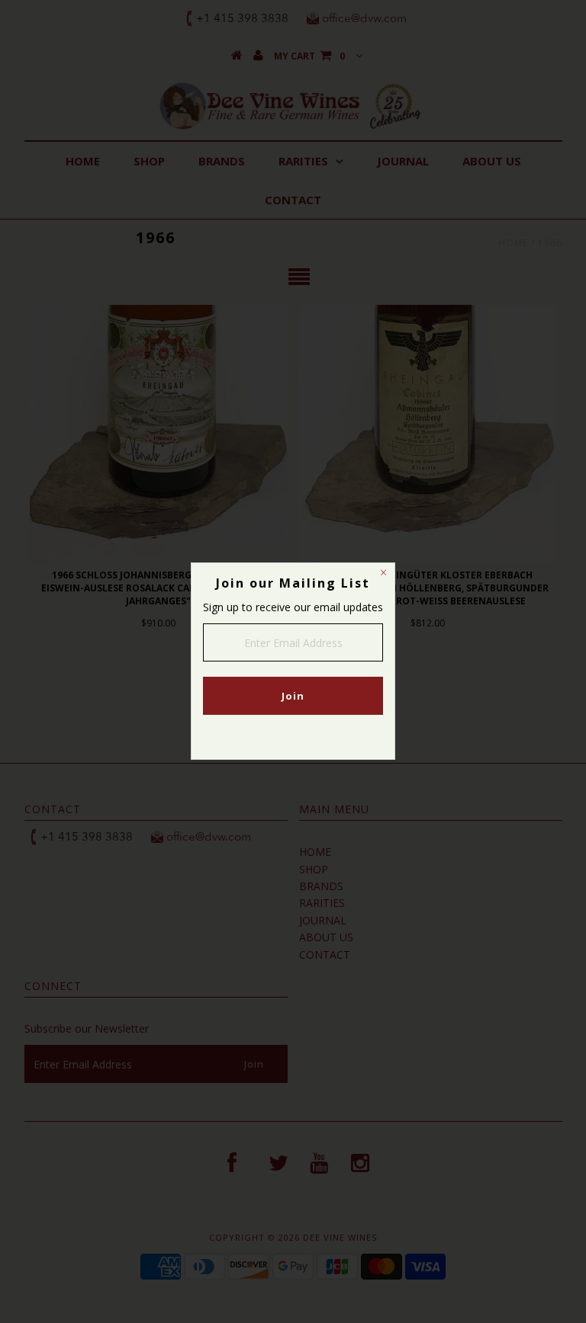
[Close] (383, 574)
